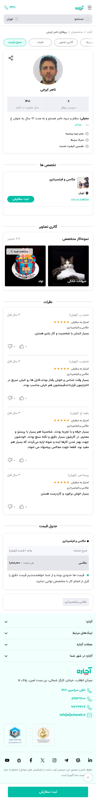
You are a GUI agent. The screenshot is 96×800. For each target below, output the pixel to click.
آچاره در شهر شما (81, 656)
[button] (68, 266)
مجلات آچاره (84, 644)
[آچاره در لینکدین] (89, 760)
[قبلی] (92, 42)
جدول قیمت (15, 42)
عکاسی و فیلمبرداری (76, 602)
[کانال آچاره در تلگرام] (66, 760)
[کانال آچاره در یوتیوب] (6, 760)
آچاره (89, 32)
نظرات (40, 42)
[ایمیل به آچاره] (48, 715)
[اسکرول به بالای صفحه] (88, 777)
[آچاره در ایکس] (42, 760)
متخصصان (77, 32)
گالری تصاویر (66, 42)
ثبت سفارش (48, 792)
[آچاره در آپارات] (77, 760)
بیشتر (78, 124)
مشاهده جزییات (80, 199)
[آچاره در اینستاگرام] (54, 760)
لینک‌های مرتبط (82, 633)
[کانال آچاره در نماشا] (18, 760)
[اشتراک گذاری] (10, 58)
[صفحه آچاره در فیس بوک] (30, 760)
